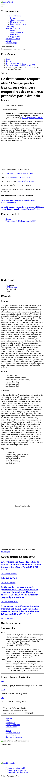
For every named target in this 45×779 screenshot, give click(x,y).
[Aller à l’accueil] (7, 2)
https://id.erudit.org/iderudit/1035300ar (20, 173)
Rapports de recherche (18, 24)
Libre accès (14, 34)
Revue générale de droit (14, 63)
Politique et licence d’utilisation (17, 772)
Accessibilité (10, 723)
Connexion (10, 26)
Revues (13, 18)
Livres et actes (15, 22)
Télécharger (5, 552)
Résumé (8, 219)
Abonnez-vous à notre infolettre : (15, 711)
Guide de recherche (13, 725)
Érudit (12, 30)
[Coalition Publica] (8, 763)
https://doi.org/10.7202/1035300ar (18, 177)
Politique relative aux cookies (16, 770)
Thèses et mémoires (17, 20)
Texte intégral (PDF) (13, 221)
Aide (7, 721)
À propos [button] (9, 28)
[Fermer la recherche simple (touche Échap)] (4, 4)
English (8, 41)
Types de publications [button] (13, 16)
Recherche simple (7, 47)
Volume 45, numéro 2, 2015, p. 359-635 (20, 65)
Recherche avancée (13, 39)
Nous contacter (11, 727)
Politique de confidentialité (15, 768)
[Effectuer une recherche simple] (2, 4)
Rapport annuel (15, 37)
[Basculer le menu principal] (2, 6)
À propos (16, 28)
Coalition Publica (16, 32)
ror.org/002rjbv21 (36, 118)
